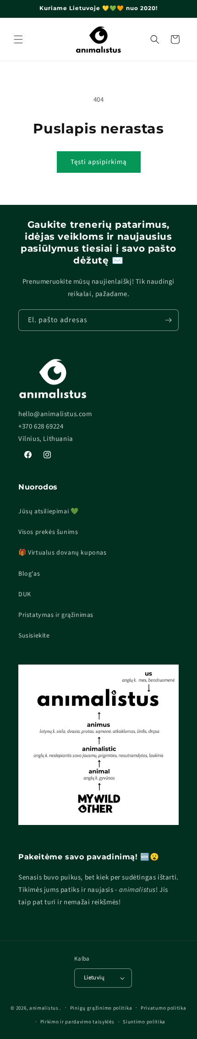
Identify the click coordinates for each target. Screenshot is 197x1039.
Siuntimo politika (144, 1021)
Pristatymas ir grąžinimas (55, 615)
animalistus (44, 1007)
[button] (18, 39)
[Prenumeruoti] (168, 320)
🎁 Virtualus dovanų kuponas (62, 552)
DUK (24, 594)
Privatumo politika (163, 1008)
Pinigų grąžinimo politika (101, 1008)
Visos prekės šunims (48, 532)
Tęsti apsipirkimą (99, 162)
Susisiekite (34, 635)
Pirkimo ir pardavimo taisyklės (77, 1021)
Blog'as (29, 573)
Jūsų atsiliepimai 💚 (48, 511)
